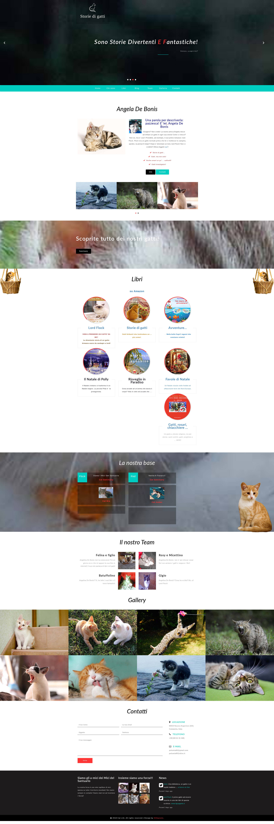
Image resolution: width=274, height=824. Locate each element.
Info (150, 172)
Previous (5, 43)
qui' (166, 147)
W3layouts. (159, 818)
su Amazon (137, 291)
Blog (137, 88)
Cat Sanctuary (106, 480)
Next (263, 43)
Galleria (163, 88)
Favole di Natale (178, 379)
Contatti (176, 88)
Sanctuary (83, 251)
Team (150, 88)
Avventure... (177, 328)
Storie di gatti (92, 16)
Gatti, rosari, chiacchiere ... (178, 426)
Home (98, 88)
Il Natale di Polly (96, 379)
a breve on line (184, 787)
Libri (124, 88)
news (166, 784)
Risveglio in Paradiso (137, 381)
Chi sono (111, 88)
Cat (106, 501)
